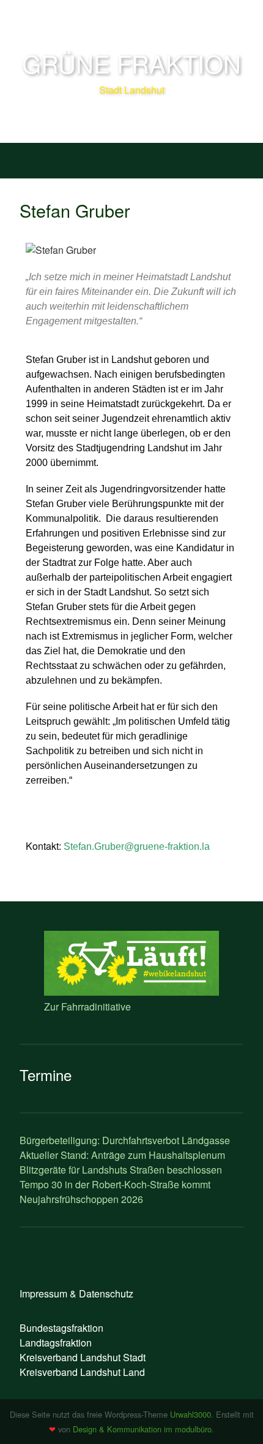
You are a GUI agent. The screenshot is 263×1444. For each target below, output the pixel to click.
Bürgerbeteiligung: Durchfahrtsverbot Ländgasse (125, 1140)
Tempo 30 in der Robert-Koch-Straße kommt (115, 1184)
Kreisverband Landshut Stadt (83, 1357)
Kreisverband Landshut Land (82, 1372)
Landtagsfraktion (56, 1342)
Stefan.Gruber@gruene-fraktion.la (137, 846)
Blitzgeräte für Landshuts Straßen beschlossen (121, 1170)
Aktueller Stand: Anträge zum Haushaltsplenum (122, 1155)
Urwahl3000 (190, 1414)
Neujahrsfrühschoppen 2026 (81, 1199)
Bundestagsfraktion (61, 1328)
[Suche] (239, 158)
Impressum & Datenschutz (76, 1293)
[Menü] (24, 158)
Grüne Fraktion (131, 62)
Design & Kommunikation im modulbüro (142, 1429)
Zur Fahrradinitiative (87, 1006)
